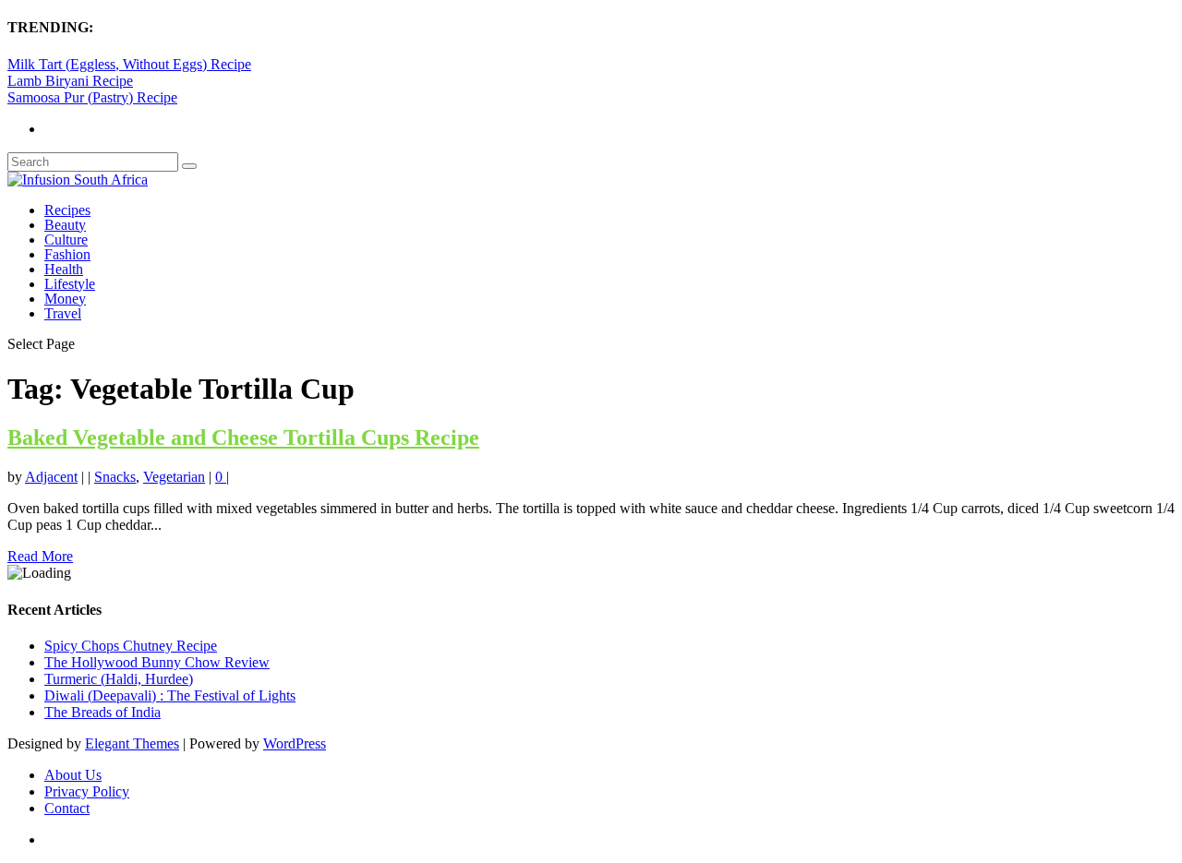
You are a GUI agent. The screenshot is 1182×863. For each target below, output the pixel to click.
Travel (62, 313)
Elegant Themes (132, 743)
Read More (40, 556)
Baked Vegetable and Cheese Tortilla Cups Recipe (243, 437)
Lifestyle (69, 284)
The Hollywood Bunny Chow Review (157, 662)
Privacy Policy (86, 791)
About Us (73, 775)
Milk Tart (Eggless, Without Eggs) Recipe (129, 64)
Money (65, 298)
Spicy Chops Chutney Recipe (130, 645)
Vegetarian (174, 477)
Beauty (65, 225)
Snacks (115, 477)
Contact (67, 808)
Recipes (67, 210)
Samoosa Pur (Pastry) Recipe (92, 97)
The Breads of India (102, 712)
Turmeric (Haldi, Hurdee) (118, 679)
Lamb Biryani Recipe (70, 81)
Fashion (67, 254)
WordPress (294, 743)
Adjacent (51, 477)
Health (63, 269)
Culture (66, 239)
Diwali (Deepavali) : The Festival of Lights (170, 695)
